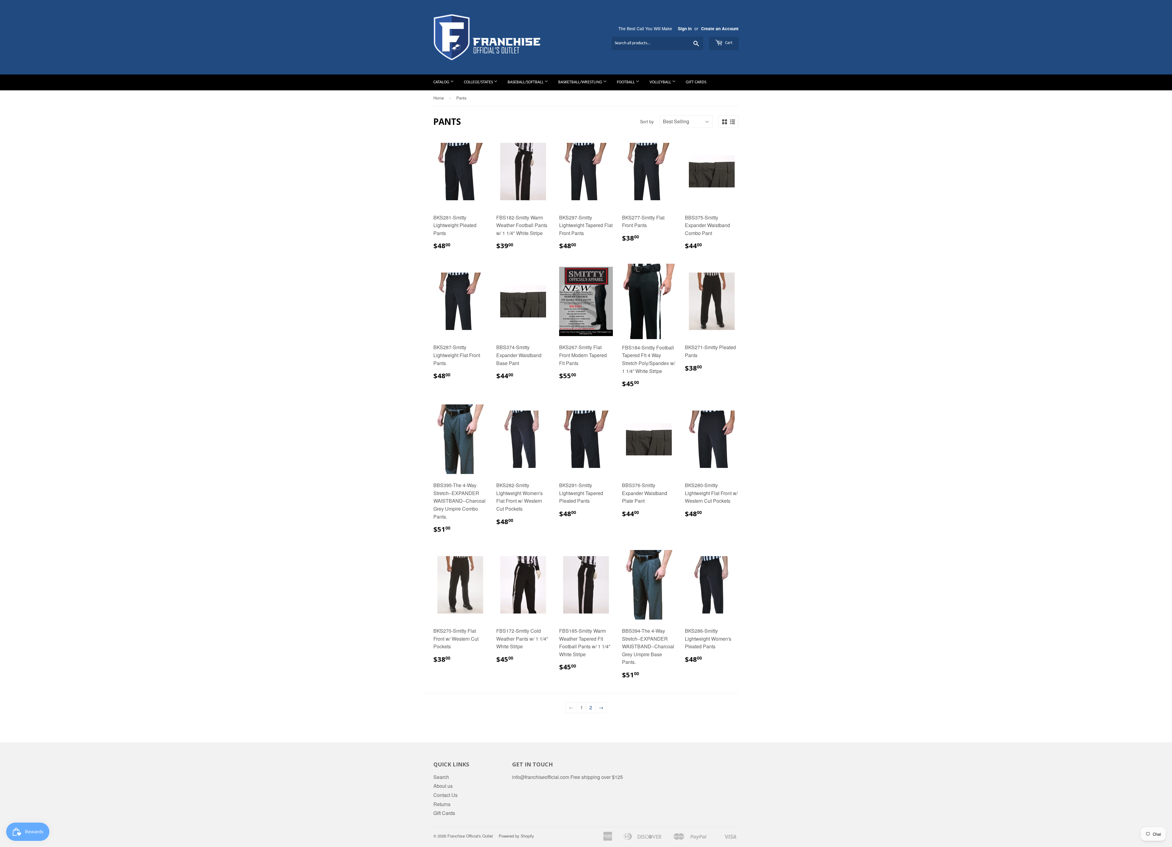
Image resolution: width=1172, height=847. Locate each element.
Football (626, 82)
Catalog (441, 82)
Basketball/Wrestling (580, 82)
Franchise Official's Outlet (470, 836)
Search (441, 776)
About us (443, 785)
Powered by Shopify (516, 836)
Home (438, 98)
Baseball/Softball (526, 82)
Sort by (647, 121)
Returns (441, 804)
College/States (479, 82)
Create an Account (720, 28)
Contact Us (445, 794)
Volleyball (660, 82)
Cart (728, 43)
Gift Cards (696, 82)
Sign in (685, 28)
